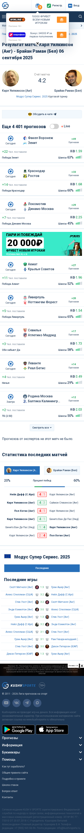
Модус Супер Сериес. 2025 (32, 96)
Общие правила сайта (15, 772)
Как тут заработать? (13, 766)
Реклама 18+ (15, 26)
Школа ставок (10, 785)
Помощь (8, 759)
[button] (37, 5)
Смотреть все (40, 427)
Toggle (54, 126)
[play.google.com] (18, 729)
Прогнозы (10, 738)
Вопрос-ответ (10, 791)
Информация (12, 745)
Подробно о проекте (13, 778)
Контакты (7, 797)
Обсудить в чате (40, 114)
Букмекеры (11, 752)
